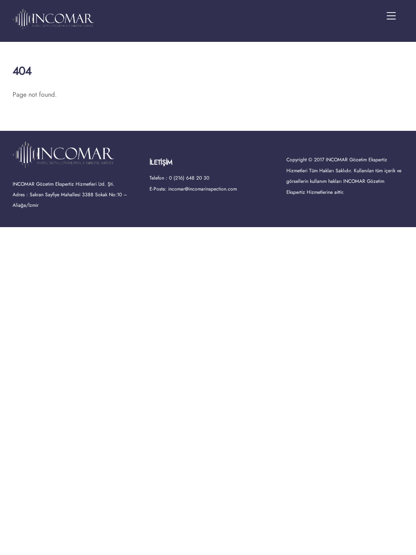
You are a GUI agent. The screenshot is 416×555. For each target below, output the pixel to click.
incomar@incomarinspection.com (202, 189)
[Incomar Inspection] (53, 27)
